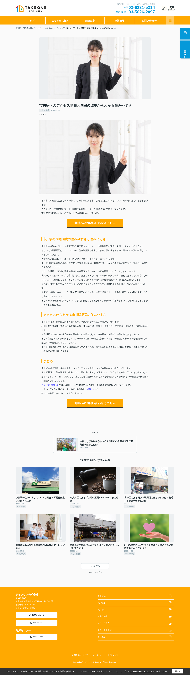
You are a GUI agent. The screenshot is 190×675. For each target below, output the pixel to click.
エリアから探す (60, 20)
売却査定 (90, 20)
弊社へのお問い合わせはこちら (95, 222)
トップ (30, 20)
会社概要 (119, 20)
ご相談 (88, 389)
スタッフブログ (104, 630)
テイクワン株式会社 (50, 385)
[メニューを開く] (170, 20)
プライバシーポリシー (94, 655)
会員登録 (102, 596)
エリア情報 (44, 110)
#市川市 (42, 114)
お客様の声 (103, 616)
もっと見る (95, 566)
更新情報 (102, 609)
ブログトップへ (95, 572)
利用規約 (77, 655)
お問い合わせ (149, 20)
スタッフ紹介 (103, 623)
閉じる (178, 671)
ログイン (164, 10)
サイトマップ (112, 655)
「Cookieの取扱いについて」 (141, 671)
